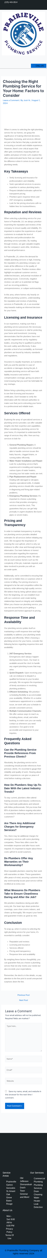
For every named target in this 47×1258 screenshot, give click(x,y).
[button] (44, 60)
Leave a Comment (11, 100)
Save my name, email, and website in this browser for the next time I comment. (23, 1094)
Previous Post (23, 995)
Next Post (23, 1000)
